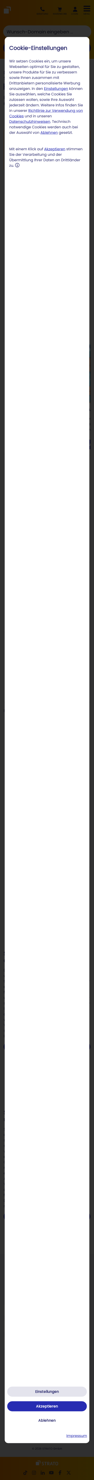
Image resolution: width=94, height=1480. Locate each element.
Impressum (76, 1435)
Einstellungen (56, 88)
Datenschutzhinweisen (29, 121)
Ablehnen (49, 132)
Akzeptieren (54, 149)
